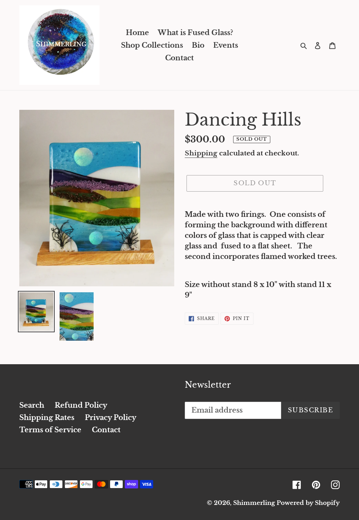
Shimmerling (254, 503)
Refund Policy (81, 405)
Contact (106, 430)
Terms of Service (50, 430)
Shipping (201, 153)
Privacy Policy (110, 417)
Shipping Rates (46, 417)
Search (31, 405)
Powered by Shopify (308, 503)
